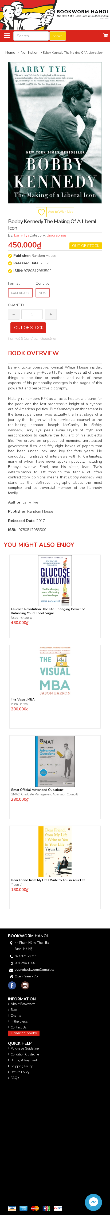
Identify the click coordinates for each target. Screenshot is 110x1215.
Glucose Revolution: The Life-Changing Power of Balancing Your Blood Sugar (48, 611)
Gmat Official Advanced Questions (37, 790)
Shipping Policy (22, 1066)
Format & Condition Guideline (32, 338)
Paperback (20, 293)
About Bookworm (23, 1004)
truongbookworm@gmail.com (34, 970)
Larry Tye (21, 235)
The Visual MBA (23, 700)
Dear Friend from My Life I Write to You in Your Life (48, 880)
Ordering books (24, 1033)
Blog (14, 1010)
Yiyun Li (16, 885)
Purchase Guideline (25, 1048)
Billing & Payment (24, 1060)
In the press (19, 1021)
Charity (16, 1015)
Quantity (16, 305)
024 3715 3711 (26, 956)
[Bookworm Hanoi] (55, 14)
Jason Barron (19, 704)
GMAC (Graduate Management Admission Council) (44, 794)
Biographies (56, 235)
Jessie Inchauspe (21, 618)
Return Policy (20, 1072)
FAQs (15, 1078)
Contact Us (19, 1027)
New (42, 293)
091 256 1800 (25, 963)
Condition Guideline (25, 1054)
